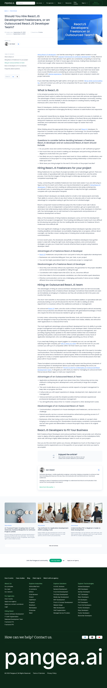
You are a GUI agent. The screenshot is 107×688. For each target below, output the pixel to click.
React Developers (83, 597)
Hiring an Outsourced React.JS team (15, 63)
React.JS (85, 129)
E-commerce (33, 589)
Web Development (59, 607)
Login (6, 607)
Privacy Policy (51, 673)
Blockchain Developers (85, 615)
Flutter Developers (83, 613)
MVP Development (59, 600)
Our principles (9, 586)
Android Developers (84, 586)
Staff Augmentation (60, 610)
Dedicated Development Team (14, 619)
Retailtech (32, 605)
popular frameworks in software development (74, 57)
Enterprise (32, 610)
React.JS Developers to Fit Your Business (15, 66)
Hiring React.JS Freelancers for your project (16, 60)
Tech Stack (13, 11)
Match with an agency (51, 578)
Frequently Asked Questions (12, 69)
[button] (40, 3)
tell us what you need (68, 344)
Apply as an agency (10, 601)
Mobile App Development (61, 597)
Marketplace (33, 607)
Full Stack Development (61, 594)
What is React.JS (9, 57)
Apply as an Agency (73, 560)
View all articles (53, 545)
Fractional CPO (9, 624)
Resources (68, 3)
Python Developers (84, 607)
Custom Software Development (14, 614)
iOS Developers (82, 600)
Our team (7, 589)
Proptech (32, 602)
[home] (9, 3)
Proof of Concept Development (63, 602)
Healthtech (32, 600)
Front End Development (61, 592)
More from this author (46, 487)
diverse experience (54, 74)
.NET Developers (83, 594)
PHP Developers (83, 602)
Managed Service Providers (62, 613)
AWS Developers (83, 589)
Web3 (30, 613)
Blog (6, 11)
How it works (9, 578)
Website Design (58, 605)
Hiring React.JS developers (47, 55)
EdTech (31, 592)
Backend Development (60, 589)
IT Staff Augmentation (11, 616)
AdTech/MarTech (34, 586)
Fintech (31, 597)
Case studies (76, 3)
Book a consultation (95, 3)
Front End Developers (84, 605)
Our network (8, 592)
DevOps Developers (84, 592)
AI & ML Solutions (59, 586)
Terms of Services (39, 673)
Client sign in (37, 578)
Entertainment (33, 594)
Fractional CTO (9, 622)
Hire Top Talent (55, 560)
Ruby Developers (83, 610)
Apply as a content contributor (14, 604)
